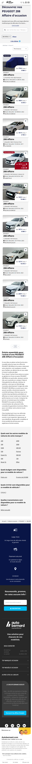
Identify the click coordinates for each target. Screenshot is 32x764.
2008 (17, 441)
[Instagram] (12, 725)
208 (2, 441)
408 (2, 459)
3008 (17, 444)
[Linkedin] (24, 725)
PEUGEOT (21, 521)
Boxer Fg (3, 462)
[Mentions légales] (26, 68)
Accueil (4, 521)
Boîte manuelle (5, 510)
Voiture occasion (12, 521)
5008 (2, 448)
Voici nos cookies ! (7, 755)
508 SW (18, 455)
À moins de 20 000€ (22, 477)
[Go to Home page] (9, 2)
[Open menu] (2, 2)
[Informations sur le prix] (26, 70)
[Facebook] (6, 725)
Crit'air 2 (3, 492)
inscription (16, 608)
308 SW (18, 448)
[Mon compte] (26, 2)
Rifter (18, 462)
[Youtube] (18, 725)
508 (2, 451)
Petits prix (4, 477)
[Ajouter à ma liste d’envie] (25, 56)
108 (17, 459)
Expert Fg (4, 455)
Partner (18, 451)
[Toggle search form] (21, 2)
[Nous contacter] (28, 2)
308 (2, 444)
